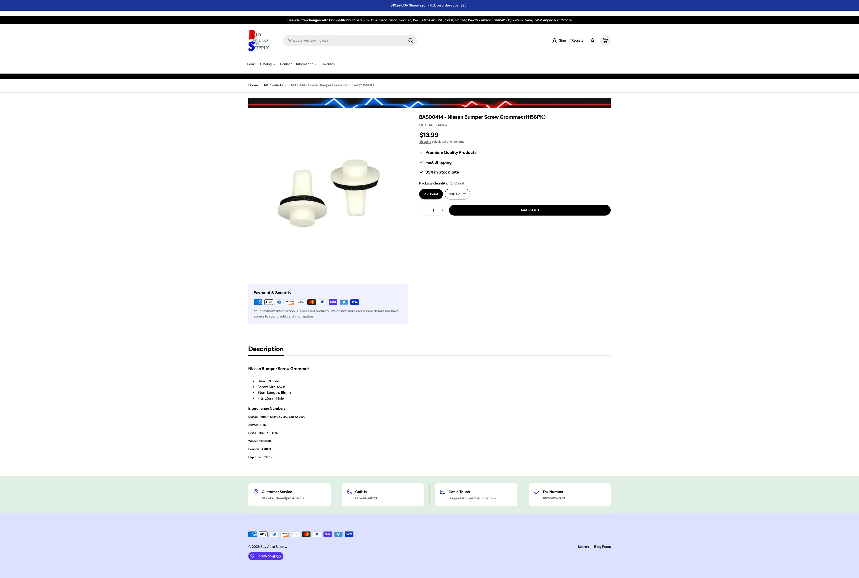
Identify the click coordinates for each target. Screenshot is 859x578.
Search (583, 546)
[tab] (266, 350)
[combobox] (350, 40)
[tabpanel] (429, 415)
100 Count (457, 194)
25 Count (431, 194)
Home (253, 85)
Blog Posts (602, 546)
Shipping (425, 141)
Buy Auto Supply (273, 546)
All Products (273, 85)
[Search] (410, 40)
